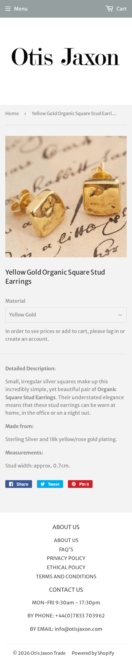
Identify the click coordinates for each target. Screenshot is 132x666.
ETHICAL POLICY (66, 567)
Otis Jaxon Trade (48, 653)
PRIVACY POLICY (66, 558)
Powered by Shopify (93, 653)
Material (15, 301)
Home (12, 114)
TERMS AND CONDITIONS (66, 576)
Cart (121, 9)
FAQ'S (66, 549)
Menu (21, 9)
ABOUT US (66, 540)
